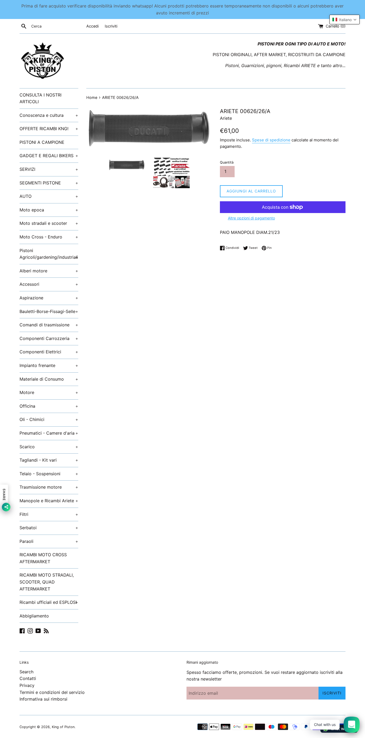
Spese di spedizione (271, 139)
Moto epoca (49, 209)
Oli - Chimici (49, 419)
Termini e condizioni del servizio (52, 692)
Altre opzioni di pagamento (251, 218)
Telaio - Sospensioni (49, 473)
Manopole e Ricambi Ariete (49, 500)
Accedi (92, 26)
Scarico (49, 446)
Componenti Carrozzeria (49, 338)
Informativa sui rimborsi (43, 699)
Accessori (49, 284)
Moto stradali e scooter (49, 223)
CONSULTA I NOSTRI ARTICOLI (40, 98)
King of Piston (63, 727)
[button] (344, 19)
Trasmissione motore (49, 487)
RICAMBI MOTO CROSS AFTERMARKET (43, 558)
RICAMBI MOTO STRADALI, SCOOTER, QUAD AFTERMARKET (47, 581)
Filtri (49, 514)
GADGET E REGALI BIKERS (49, 155)
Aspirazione (49, 297)
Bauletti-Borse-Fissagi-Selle (49, 311)
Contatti (28, 678)
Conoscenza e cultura (49, 115)
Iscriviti (111, 26)
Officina (49, 406)
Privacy (27, 685)
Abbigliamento (34, 616)
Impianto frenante (49, 365)
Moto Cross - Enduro (49, 236)
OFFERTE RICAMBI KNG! (49, 128)
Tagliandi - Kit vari (49, 460)
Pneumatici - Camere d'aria (49, 433)
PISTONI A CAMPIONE (42, 142)
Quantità (227, 162)
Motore (49, 392)
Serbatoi (49, 527)
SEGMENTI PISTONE (49, 183)
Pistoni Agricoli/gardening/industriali (49, 254)
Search (26, 671)
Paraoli (49, 541)
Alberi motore (49, 270)
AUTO (49, 196)
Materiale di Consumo (49, 379)
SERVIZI (49, 169)
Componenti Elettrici (49, 351)
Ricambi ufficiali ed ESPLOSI (49, 602)
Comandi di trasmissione (49, 324)
